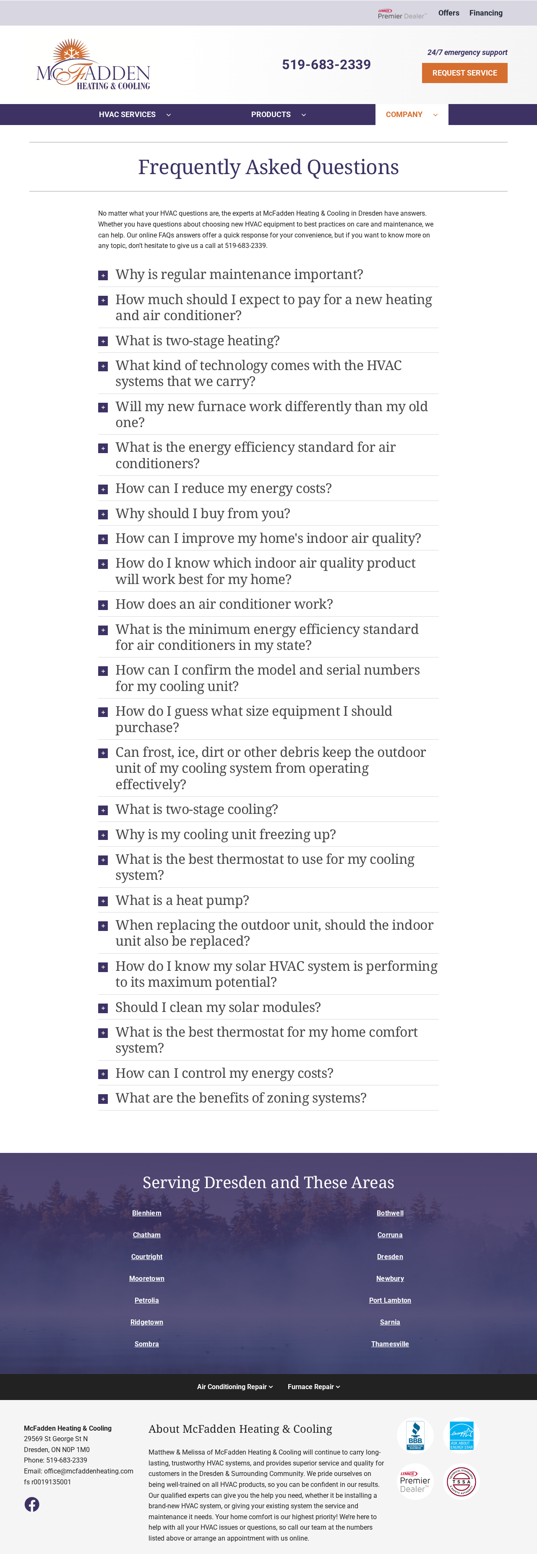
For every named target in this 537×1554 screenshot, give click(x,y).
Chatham (147, 1235)
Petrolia (147, 1300)
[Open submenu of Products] (309, 114)
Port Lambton (390, 1300)
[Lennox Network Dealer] (405, 13)
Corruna (390, 1235)
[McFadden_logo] (93, 37)
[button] (268, 274)
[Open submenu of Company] (440, 114)
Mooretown (146, 1279)
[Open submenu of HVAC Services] (174, 114)
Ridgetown (146, 1322)
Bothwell (390, 1213)
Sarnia (390, 1322)
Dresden (390, 1257)
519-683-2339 (326, 65)
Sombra (147, 1344)
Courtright (146, 1257)
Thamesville (390, 1344)
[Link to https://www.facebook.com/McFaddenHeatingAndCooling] (31, 1504)
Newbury (390, 1279)
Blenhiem (147, 1213)
